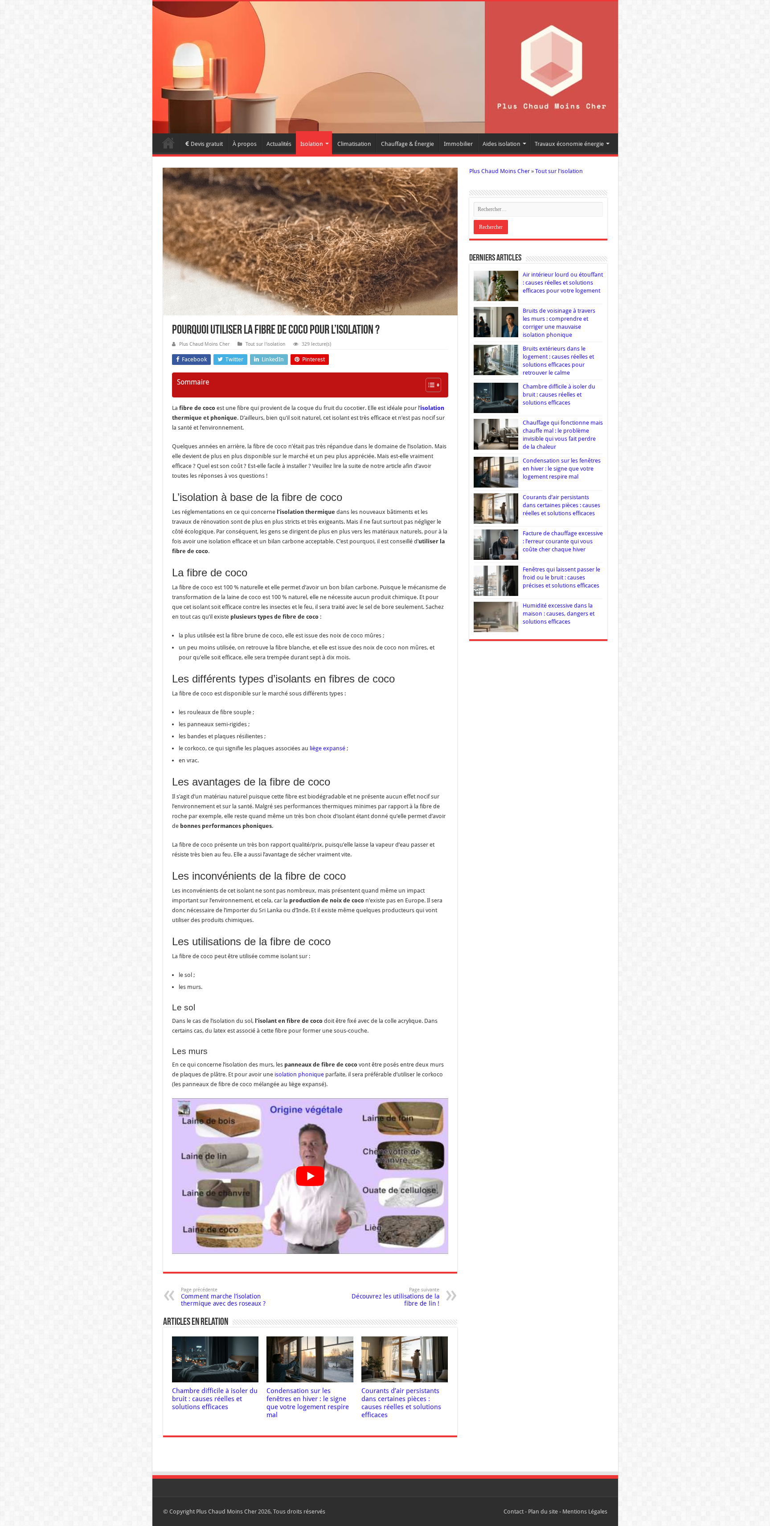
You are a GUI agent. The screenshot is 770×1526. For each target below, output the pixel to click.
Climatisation (354, 144)
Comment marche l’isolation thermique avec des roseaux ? (223, 1297)
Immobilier (458, 144)
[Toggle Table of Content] (429, 385)
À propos (245, 144)
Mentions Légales (584, 1511)
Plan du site (543, 1511)
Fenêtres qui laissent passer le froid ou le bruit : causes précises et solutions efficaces (561, 577)
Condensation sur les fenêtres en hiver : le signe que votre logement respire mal (307, 1403)
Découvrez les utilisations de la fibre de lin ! (395, 1297)
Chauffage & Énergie (407, 144)
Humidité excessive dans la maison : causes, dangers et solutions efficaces (558, 613)
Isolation (311, 144)
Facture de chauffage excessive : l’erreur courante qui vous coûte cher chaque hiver (563, 541)
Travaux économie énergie (569, 144)
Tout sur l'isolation (265, 344)
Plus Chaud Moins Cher (204, 344)
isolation (432, 408)
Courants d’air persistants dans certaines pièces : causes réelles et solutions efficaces (401, 1403)
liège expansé (327, 748)
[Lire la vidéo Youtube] (310, 1176)
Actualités (278, 144)
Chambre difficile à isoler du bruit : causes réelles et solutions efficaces (215, 1399)
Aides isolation (501, 144)
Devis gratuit (207, 144)
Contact (514, 1511)
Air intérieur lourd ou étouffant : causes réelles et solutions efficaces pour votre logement (563, 282)
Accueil (168, 142)
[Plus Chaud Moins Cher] (385, 67)
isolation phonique (299, 1074)
